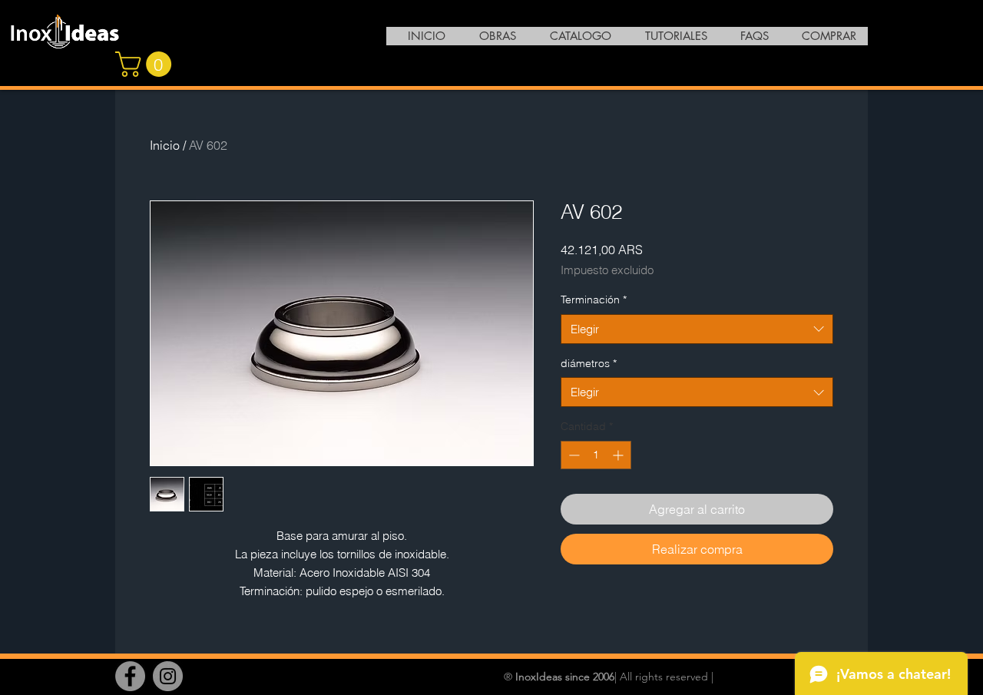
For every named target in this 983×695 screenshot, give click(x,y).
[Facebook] (130, 676)
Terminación (594, 299)
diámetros (589, 363)
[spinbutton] (596, 455)
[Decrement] (572, 455)
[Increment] (619, 455)
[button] (146, 64)
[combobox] (697, 329)
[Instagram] (168, 676)
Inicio (165, 145)
